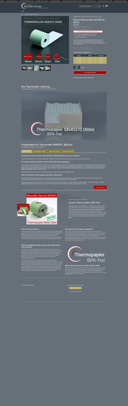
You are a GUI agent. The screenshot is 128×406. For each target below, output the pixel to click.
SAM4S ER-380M (70, 167)
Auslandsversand (76, 26)
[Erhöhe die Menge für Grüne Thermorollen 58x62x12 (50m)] (79, 67)
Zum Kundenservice (100, 187)
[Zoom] (67, 18)
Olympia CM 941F (61, 167)
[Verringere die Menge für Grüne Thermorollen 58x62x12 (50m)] (74, 67)
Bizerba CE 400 (25, 167)
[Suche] (99, 6)
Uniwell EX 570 (28, 169)
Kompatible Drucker (39, 151)
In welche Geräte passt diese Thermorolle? (83, 77)
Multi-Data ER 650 (52, 167)
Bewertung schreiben (75, 288)
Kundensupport (68, 273)
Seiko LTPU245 (88, 167)
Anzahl (83, 67)
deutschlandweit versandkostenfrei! (88, 31)
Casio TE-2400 (32, 167)
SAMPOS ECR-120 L (79, 167)
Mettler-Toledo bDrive (42, 167)
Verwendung (27, 151)
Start (22, 14)
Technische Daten (54, 151)
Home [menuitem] (22, 11)
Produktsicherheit (67, 151)
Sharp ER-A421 (95, 167)
